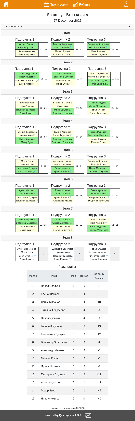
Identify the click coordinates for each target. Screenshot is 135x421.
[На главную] (6, 4)
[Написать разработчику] (87, 415)
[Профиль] (126, 3)
